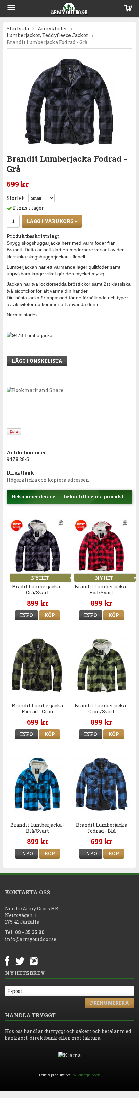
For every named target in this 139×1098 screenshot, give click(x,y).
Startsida (18, 28)
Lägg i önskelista (37, 361)
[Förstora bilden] (69, 102)
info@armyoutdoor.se (30, 939)
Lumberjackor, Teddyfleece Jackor (47, 35)
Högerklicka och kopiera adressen (48, 480)
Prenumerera (109, 1003)
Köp (49, 615)
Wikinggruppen (86, 1074)
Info (26, 615)
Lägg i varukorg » (52, 221)
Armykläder (52, 28)
